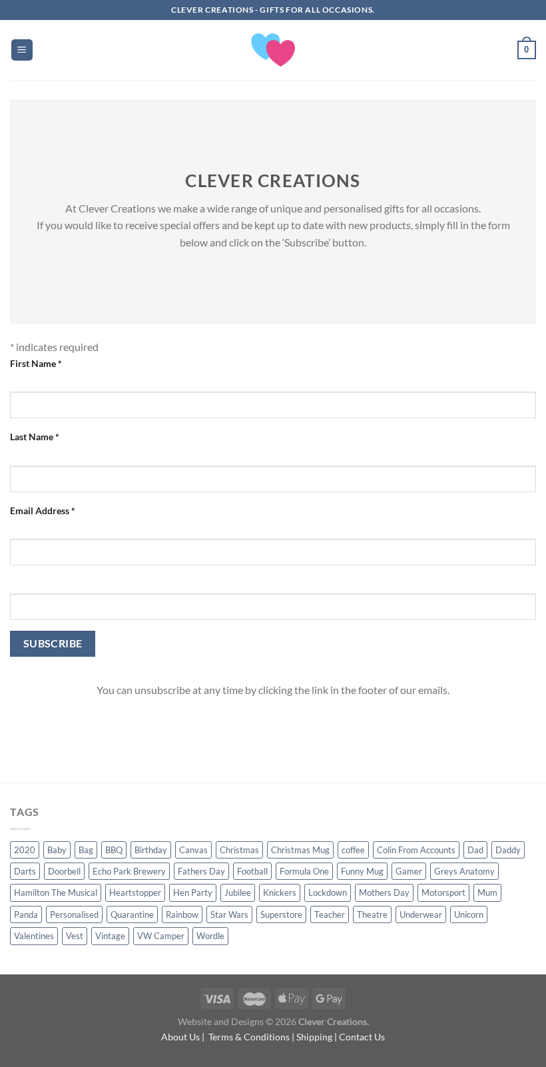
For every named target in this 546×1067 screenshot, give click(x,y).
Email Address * (42, 510)
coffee (353, 850)
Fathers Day (201, 871)
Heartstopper (135, 892)
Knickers (279, 892)
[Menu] (22, 50)
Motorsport (443, 892)
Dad (475, 850)
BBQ (114, 850)
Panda (26, 914)
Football (252, 871)
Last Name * (34, 436)
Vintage (110, 935)
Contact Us (362, 1036)
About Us (180, 1036)
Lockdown (327, 892)
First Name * (36, 363)
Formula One (304, 871)
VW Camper (160, 935)
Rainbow (182, 914)
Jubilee (237, 892)
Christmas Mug (300, 850)
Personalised (74, 914)
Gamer (409, 871)
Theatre (372, 914)
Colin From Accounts (416, 850)
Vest (74, 935)
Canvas (193, 850)
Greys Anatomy (464, 871)
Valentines (34, 935)
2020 (24, 850)
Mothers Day (384, 892)
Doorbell (64, 871)
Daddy (508, 850)
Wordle (210, 935)
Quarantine (132, 914)
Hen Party (192, 892)
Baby (57, 850)
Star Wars (229, 914)
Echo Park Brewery (129, 871)
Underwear (421, 914)
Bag (86, 850)
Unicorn (468, 914)
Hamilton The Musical (55, 892)
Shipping (314, 1036)
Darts (25, 871)
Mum (487, 892)
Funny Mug (362, 871)
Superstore (281, 914)
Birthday (151, 850)
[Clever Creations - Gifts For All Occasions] (273, 50)
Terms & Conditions (249, 1036)
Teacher (329, 914)
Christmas (239, 850)
